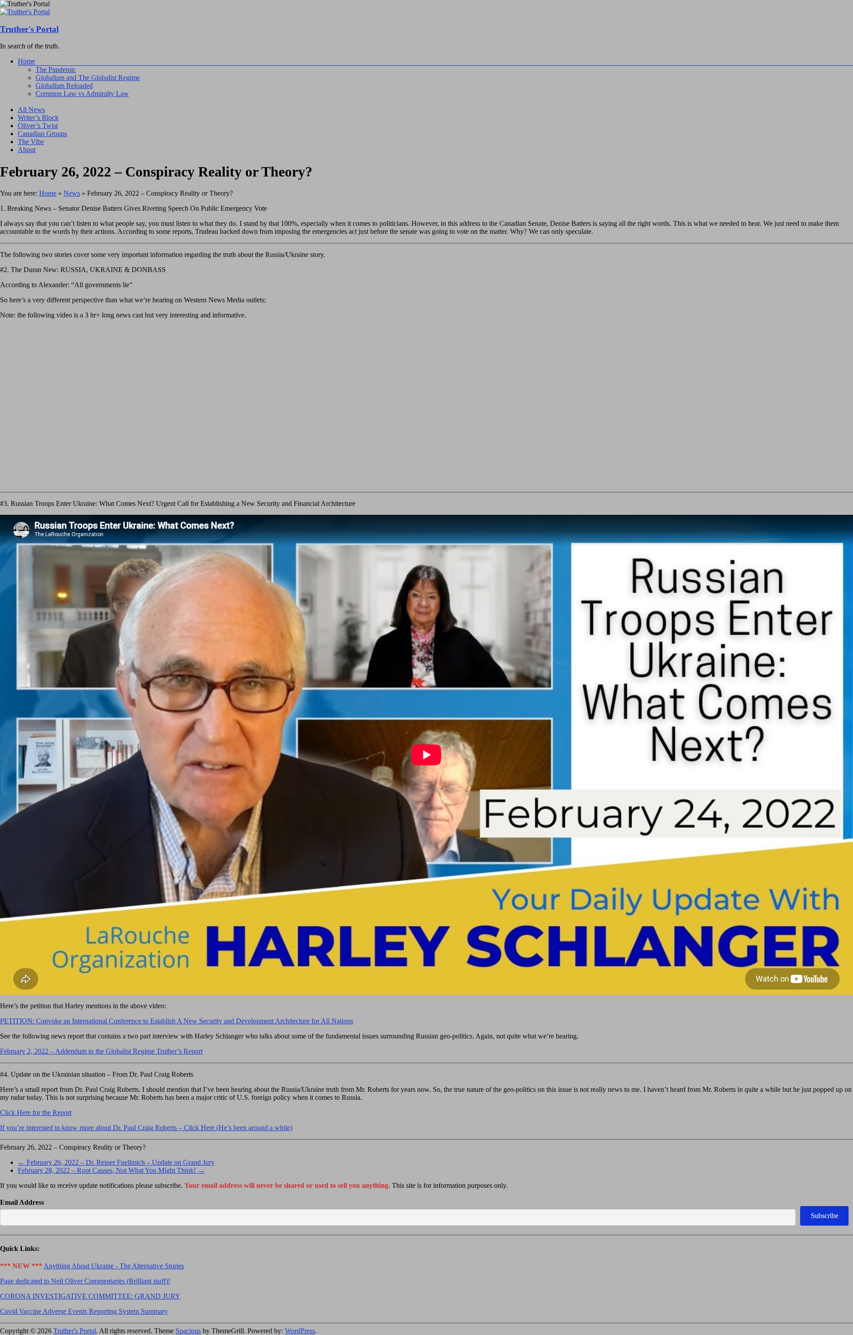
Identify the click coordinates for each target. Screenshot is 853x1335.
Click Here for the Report (36, 1112)
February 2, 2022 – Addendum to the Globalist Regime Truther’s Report (101, 1051)
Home (26, 61)
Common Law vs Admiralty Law (82, 93)
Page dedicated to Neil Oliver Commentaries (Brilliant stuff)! (85, 1281)
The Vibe (31, 141)
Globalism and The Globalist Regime (88, 77)
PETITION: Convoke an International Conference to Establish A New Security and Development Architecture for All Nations (176, 1021)
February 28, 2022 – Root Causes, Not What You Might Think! (111, 1170)
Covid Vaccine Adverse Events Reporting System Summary (84, 1311)
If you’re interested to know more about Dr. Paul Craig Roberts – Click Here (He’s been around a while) (146, 1127)
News (72, 193)
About (27, 149)
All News (31, 109)
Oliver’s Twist (38, 125)
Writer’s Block (38, 117)
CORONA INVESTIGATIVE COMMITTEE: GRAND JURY (90, 1296)
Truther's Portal (29, 29)
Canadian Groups (42, 133)
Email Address (22, 1202)
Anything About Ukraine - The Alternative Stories (114, 1266)
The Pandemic (56, 69)
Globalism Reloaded (64, 85)
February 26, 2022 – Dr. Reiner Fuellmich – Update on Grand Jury (116, 1162)
